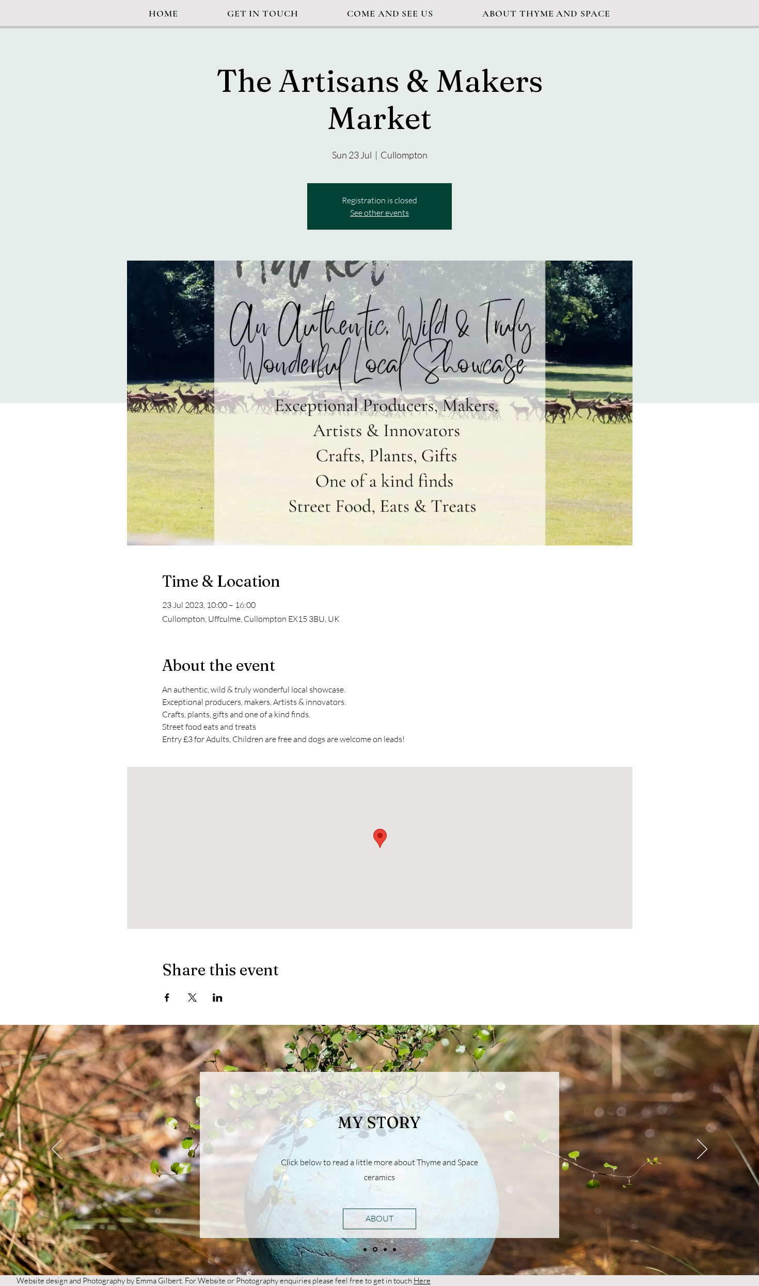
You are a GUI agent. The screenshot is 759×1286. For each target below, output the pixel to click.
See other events (379, 212)
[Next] (702, 1150)
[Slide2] (375, 1249)
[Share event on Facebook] (167, 997)
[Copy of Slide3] (394, 1249)
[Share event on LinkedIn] (218, 997)
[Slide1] (365, 1249)
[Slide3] (385, 1249)
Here (422, 1280)
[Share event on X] (192, 997)
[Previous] (57, 1150)
